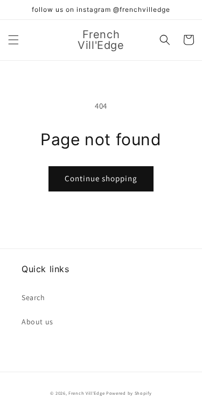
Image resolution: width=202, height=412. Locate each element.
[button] (13, 40)
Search (33, 297)
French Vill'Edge (86, 393)
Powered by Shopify (129, 393)
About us (37, 321)
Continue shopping (101, 178)
